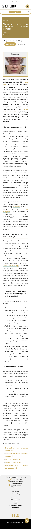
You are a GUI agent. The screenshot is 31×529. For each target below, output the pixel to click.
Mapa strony (15, 487)
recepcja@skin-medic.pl (10, 48)
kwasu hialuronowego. (11, 266)
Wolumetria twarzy (15, 500)
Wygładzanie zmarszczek (15, 505)
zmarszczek (16, 207)
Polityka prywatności (16, 485)
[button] (28, 12)
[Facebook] (13, 515)
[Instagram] (17, 515)
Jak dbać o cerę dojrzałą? (13, 462)
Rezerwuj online (10, 44)
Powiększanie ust (15, 498)
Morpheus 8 (15, 507)
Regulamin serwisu (16, 483)
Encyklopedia (15, 491)
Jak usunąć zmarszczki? (12, 459)
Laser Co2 (15, 503)
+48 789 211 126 (16, 1)
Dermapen (15, 502)
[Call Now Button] (27, 520)
